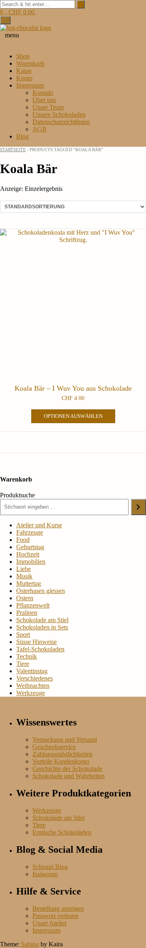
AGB (39, 129)
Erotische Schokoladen (61, 832)
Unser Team (48, 107)
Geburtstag (30, 547)
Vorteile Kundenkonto (60, 761)
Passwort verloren (55, 915)
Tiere (22, 663)
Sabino (30, 944)
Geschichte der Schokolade (67, 768)
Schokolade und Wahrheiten (68, 776)
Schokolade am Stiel (42, 619)
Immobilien (30, 561)
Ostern (24, 598)
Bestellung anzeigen (58, 908)
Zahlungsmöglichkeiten (62, 754)
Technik (26, 656)
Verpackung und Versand (64, 739)
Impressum (30, 85)
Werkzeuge (30, 692)
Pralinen (26, 612)
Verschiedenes (34, 678)
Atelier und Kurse (39, 525)
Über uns (44, 99)
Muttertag (28, 583)
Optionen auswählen (73, 416)
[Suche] (138, 507)
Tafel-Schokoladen (40, 649)
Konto (24, 78)
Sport (23, 634)
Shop (23, 56)
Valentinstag (31, 671)
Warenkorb (30, 63)
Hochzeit (27, 554)
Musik (24, 576)
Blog (22, 136)
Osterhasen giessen (40, 590)
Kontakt (42, 92)
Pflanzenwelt (32, 605)
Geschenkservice (54, 746)
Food (23, 539)
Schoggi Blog (50, 866)
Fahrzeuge (29, 532)
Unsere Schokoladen (59, 114)
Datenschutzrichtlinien (61, 121)
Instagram (45, 874)
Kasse (24, 70)
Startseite (13, 149)
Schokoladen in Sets (42, 627)
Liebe (23, 568)
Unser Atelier (49, 923)
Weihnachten (32, 685)
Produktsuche (17, 495)
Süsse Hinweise (36, 641)
